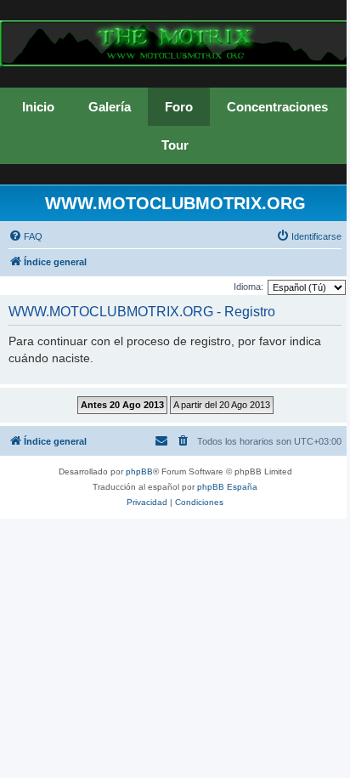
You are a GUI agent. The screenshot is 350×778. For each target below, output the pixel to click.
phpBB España (227, 486)
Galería (109, 106)
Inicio (38, 106)
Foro (179, 106)
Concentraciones (277, 106)
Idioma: (248, 286)
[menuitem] (25, 236)
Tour (175, 145)
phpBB (139, 471)
